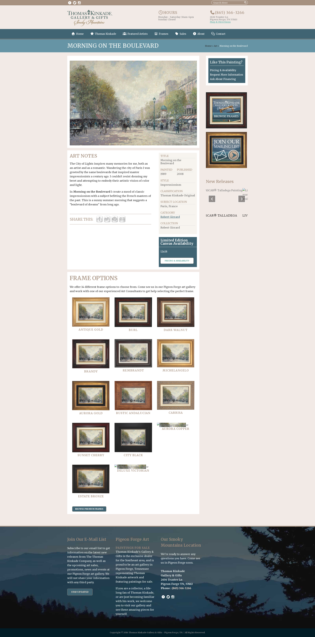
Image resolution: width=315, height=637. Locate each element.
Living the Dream (221, 215)
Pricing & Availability (177, 260)
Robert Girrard (170, 217)
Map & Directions (220, 22)
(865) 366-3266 (229, 12)
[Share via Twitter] (107, 221)
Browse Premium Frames (89, 509)
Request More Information (226, 74)
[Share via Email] (122, 221)
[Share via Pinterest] (114, 221)
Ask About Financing (223, 79)
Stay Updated (80, 592)
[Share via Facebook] (99, 221)
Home (208, 46)
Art (215, 46)
